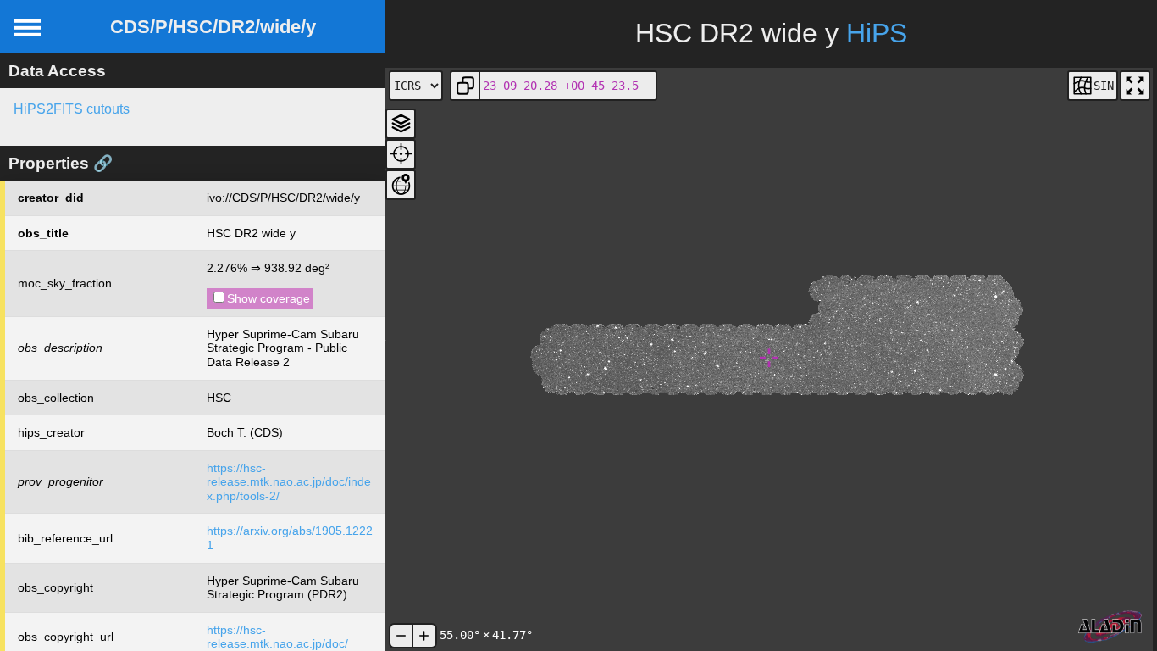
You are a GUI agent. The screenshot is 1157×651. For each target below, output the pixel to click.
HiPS (876, 33)
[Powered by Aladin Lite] (1110, 626)
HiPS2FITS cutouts (72, 109)
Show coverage (268, 298)
